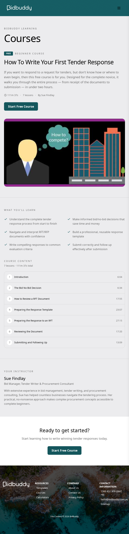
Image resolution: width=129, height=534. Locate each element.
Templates (42, 488)
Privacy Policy (76, 497)
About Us (74, 488)
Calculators (42, 497)
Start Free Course (21, 106)
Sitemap (105, 504)
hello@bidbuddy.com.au (114, 499)
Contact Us (75, 492)
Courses (40, 492)
